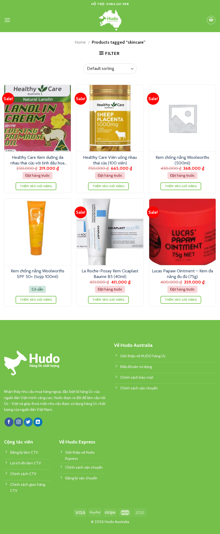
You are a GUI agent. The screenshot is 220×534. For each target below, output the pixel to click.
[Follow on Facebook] (9, 422)
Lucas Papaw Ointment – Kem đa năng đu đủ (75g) (182, 273)
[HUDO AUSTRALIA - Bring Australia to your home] (110, 20)
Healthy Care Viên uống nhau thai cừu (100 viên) (110, 160)
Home (80, 42)
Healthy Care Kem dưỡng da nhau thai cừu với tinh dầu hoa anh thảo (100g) (37, 160)
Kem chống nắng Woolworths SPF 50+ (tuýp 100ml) (37, 273)
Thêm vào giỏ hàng (36, 186)
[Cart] (211, 20)
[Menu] (7, 20)
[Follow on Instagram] (18, 422)
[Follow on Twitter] (28, 422)
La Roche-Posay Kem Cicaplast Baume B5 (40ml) (110, 273)
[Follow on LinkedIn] (38, 422)
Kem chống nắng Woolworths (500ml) (182, 160)
